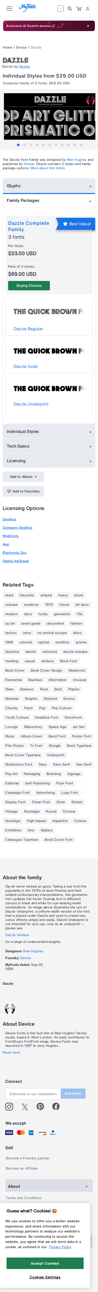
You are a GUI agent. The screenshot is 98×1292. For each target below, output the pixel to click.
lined (9, 595)
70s (80, 614)
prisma (81, 642)
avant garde (31, 623)
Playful (73, 689)
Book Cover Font (59, 840)
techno (11, 633)
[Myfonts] (27, 10)
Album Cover (31, 736)
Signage (74, 774)
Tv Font (36, 746)
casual (30, 661)
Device (21, 47)
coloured (49, 652)
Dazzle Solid (26, 366)
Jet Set (79, 727)
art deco (82, 605)
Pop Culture (62, 708)
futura (64, 605)
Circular (69, 811)
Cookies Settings (45, 1277)
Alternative (58, 680)
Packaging (32, 774)
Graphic (31, 699)
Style (60, 802)
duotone (12, 652)
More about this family (47, 168)
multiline (62, 642)
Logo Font (69, 793)
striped (46, 595)
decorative (55, 623)
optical (43, 642)
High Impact (36, 821)
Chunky (11, 708)
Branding (54, 774)
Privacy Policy (60, 1246)
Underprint (56, 755)
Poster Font (81, 736)
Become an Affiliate (22, 1168)
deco (28, 614)
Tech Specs (18, 446)
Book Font (68, 661)
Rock (44, 689)
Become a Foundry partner (28, 1158)
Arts (31, 830)
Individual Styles (23, 431)
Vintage (11, 811)
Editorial (12, 783)
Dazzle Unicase (17, 934)
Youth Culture (17, 717)
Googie (55, 746)
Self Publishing (37, 783)
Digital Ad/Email (16, 561)
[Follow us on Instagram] (11, 1107)
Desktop (9, 519)
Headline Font (46, 717)
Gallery (47, 830)
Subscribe (73, 1093)
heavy (63, 595)
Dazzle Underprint (31, 404)
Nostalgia (31, 811)
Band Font (57, 736)
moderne (31, 605)
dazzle (30, 652)
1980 (9, 642)
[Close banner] (88, 25)
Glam (9, 689)
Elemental (13, 680)
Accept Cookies (45, 1263)
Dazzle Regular (28, 329)
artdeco (47, 661)
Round (51, 811)
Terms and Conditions (24, 1197)
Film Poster (14, 746)
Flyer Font (64, 783)
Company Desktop (17, 527)
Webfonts (11, 535)
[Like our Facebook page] (58, 1107)
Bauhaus (35, 680)
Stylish (77, 802)
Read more (11, 1052)
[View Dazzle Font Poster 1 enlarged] (49, 116)
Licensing (16, 460)
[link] (79, 9)
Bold (58, 689)
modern (11, 614)
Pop (42, 708)
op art (10, 623)
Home (7, 47)
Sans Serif (61, 764)
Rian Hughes (77, 159)
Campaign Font (17, 793)
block (78, 595)
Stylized (50, 699)
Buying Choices (29, 285)
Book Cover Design (46, 670)
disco (77, 633)
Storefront (73, 717)
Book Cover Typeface (23, 755)
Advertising (45, 793)
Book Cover (15, 670)
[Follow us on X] (27, 1107)
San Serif (83, 764)
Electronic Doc (15, 552)
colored (25, 642)
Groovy (69, 699)
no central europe (52, 633)
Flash (28, 708)
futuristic (27, 595)
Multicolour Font (18, 764)
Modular (12, 699)
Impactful (60, 821)
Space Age (57, 727)
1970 (49, 605)
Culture (80, 821)
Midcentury (33, 727)
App (6, 544)
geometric (62, 614)
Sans (43, 764)
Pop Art (11, 774)
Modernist (77, 670)
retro (27, 633)
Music (10, 736)
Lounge (11, 727)
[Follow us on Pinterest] (42, 1107)
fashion (76, 623)
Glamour (27, 689)
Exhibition (13, 830)
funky (43, 614)
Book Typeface (79, 746)
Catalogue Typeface (21, 840)
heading (11, 661)
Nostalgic (13, 821)
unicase (11, 605)
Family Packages (23, 200)
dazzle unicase (75, 652)
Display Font (15, 802)
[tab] (18, 145)
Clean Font (41, 802)
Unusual (79, 680)
